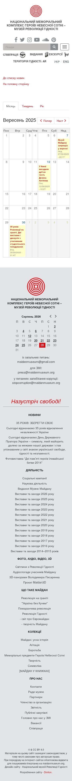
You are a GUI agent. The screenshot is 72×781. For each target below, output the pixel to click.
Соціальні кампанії (34, 478)
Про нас (36, 678)
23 (54, 340)
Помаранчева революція (34, 608)
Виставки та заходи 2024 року (34, 504)
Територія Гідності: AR (29, 61)
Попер (47, 121)
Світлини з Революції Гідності (34, 567)
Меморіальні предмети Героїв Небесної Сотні (34, 655)
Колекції (34, 632)
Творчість (34, 660)
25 (23, 345)
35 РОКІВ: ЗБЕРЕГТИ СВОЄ (34, 423)
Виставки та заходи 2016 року (34, 546)
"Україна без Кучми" (35, 603)
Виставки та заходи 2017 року (34, 541)
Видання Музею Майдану (34, 488)
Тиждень (27, 106)
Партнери (36, 697)
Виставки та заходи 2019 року (34, 530)
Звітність (36, 707)
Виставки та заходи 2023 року (34, 509)
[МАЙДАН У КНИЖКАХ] (34, 671)
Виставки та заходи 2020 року (34, 525)
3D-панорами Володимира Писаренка (34, 577)
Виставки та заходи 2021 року (34, 520)
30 (23, 222)
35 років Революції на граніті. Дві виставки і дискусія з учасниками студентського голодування (17, 236)
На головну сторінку (16, 84)
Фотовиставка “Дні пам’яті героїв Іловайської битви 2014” (34, 460)
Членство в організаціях (36, 702)
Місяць (12, 107)
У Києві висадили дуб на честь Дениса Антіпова (44, 173)
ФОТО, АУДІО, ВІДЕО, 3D (34, 559)
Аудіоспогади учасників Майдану (34, 572)
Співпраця (36, 728)
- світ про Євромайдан (34, 619)
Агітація (35, 645)
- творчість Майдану (34, 624)
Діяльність (34, 470)
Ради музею (36, 692)
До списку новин (13, 78)
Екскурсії (56, 54)
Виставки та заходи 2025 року (34, 499)
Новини (34, 415)
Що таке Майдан (34, 590)
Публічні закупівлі (36, 712)
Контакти (36, 686)
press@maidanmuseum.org (36, 372)
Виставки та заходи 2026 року (34, 494)
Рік (42, 106)
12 (48, 162)
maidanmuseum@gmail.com (36, 361)
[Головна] (36, 11)
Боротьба (34, 650)
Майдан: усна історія (34, 640)
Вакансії (36, 723)
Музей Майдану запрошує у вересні (63, 144)
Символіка (34, 666)
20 (35, 340)
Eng (66, 62)
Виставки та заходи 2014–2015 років (34, 551)
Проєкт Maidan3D (34, 582)
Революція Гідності (34, 613)
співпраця (10, 54)
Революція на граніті (34, 598)
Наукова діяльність (34, 483)
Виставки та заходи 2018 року (34, 535)
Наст (60, 121)
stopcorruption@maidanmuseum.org (36, 382)
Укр (57, 62)
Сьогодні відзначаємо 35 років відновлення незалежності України (34, 430)
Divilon (48, 772)
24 (17, 345)
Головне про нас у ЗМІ (36, 718)
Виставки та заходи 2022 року (34, 515)
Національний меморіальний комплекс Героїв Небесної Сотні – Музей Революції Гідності (36, 25)
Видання (36, 54)
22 (48, 340)
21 (42, 340)
